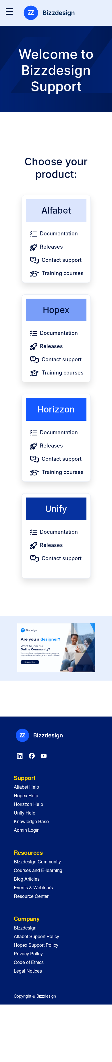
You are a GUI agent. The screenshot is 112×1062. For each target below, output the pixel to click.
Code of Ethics (29, 962)
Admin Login (27, 830)
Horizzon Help (28, 804)
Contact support (62, 260)
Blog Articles (27, 878)
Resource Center (31, 896)
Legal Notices (28, 970)
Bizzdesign (25, 927)
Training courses (63, 273)
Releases (51, 247)
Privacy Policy (28, 953)
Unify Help (24, 812)
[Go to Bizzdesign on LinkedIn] (19, 756)
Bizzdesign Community (37, 861)
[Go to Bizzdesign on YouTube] (43, 756)
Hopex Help (26, 795)
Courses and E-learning (38, 870)
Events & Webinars (33, 887)
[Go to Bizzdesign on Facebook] (31, 756)
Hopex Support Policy (36, 945)
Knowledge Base (31, 821)
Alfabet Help (26, 786)
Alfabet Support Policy (36, 936)
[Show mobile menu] (9, 11)
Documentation (59, 234)
